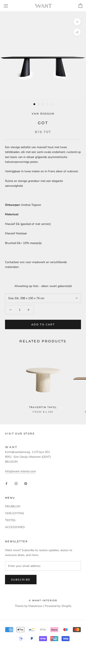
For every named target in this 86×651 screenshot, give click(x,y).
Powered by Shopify (58, 606)
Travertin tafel (43, 407)
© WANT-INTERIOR (43, 600)
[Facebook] (6, 483)
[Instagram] (16, 483)
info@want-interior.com (20, 471)
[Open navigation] (6, 5)
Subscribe (20, 579)
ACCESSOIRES (15, 527)
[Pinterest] (25, 483)
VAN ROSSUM (43, 113)
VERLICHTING (14, 513)
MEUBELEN (12, 506)
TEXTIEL (10, 520)
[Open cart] (80, 6)
